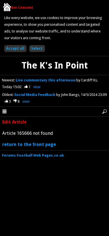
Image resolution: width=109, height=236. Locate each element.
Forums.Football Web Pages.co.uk (33, 155)
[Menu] (4, 111)
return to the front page (29, 144)
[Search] (104, 111)
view (37, 87)
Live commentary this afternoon (46, 80)
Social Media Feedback (35, 95)
